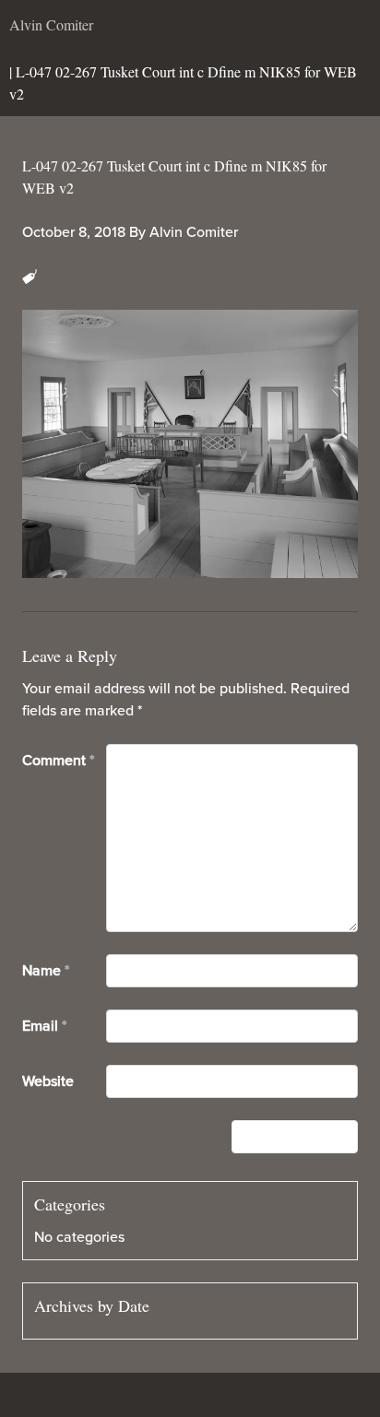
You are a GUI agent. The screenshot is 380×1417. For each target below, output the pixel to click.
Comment (58, 760)
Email (44, 1026)
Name (45, 971)
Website (48, 1081)
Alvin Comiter (193, 232)
